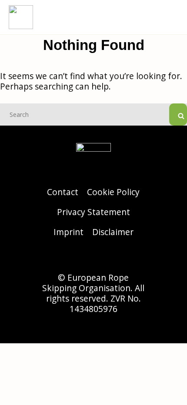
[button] (172, 17)
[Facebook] (93, 257)
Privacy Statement (93, 212)
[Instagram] (69, 257)
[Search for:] (93, 114)
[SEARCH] (178, 114)
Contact (62, 192)
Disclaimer (113, 232)
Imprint (68, 232)
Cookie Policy (113, 192)
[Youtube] (117, 257)
